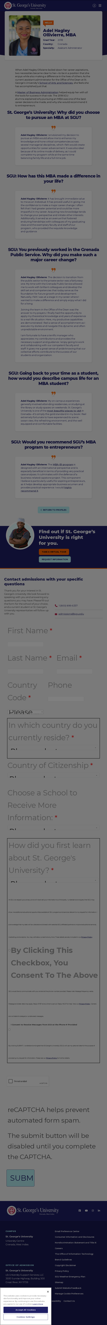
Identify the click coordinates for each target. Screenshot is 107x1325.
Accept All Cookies (26, 1310)
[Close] (48, 1292)
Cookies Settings (26, 1317)
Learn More (38, 1304)
